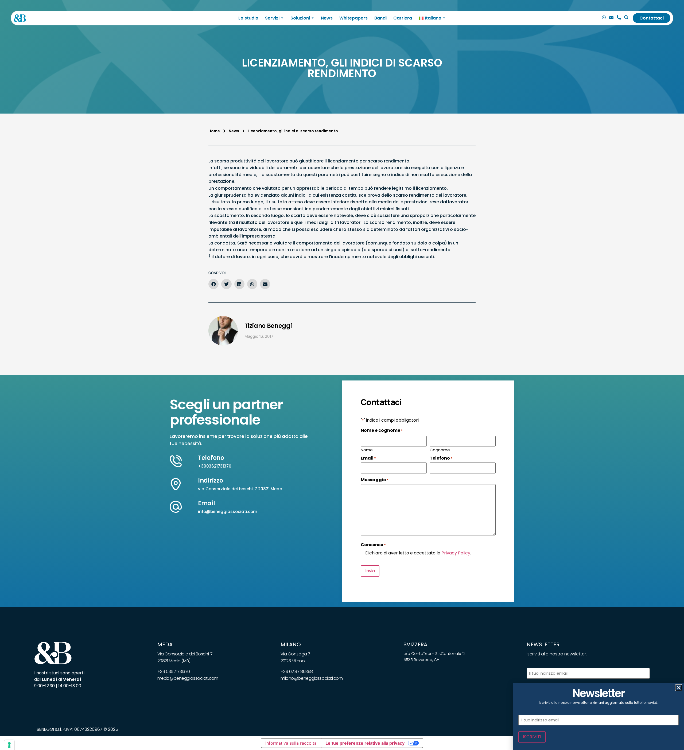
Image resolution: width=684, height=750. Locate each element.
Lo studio (248, 18)
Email (206, 503)
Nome (367, 449)
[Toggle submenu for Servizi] (281, 18)
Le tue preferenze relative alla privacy (365, 743)
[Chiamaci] (604, 18)
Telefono (211, 458)
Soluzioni (300, 18)
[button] (213, 284)
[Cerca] (626, 18)
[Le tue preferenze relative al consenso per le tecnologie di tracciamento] (9, 745)
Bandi (380, 18)
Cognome (440, 449)
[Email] (611, 18)
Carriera (402, 18)
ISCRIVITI (532, 737)
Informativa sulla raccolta (291, 743)
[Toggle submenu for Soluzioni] (312, 18)
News (327, 18)
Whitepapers (353, 18)
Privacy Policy (455, 553)
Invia (370, 571)
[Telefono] (619, 18)
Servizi (272, 18)
